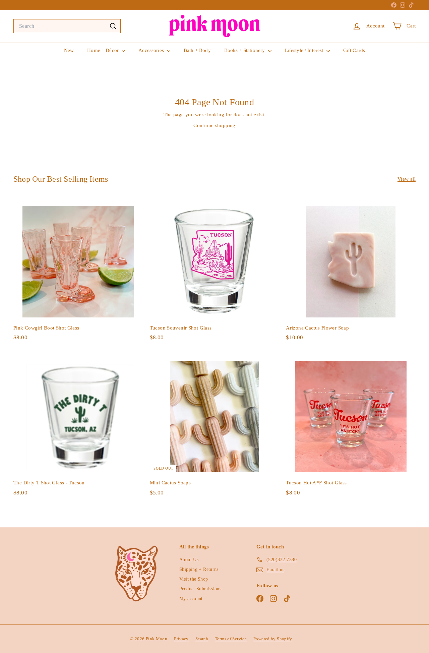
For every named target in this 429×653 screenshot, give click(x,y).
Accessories (151, 50)
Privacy (181, 638)
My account (191, 598)
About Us (188, 559)
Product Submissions (200, 588)
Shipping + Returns (199, 569)
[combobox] (67, 26)
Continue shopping (214, 125)
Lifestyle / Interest (305, 50)
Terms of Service (231, 638)
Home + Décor (103, 50)
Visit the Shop (193, 579)
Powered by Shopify (272, 638)
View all (406, 179)
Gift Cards (354, 50)
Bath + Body (197, 50)
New (69, 50)
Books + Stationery (245, 50)
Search (201, 638)
